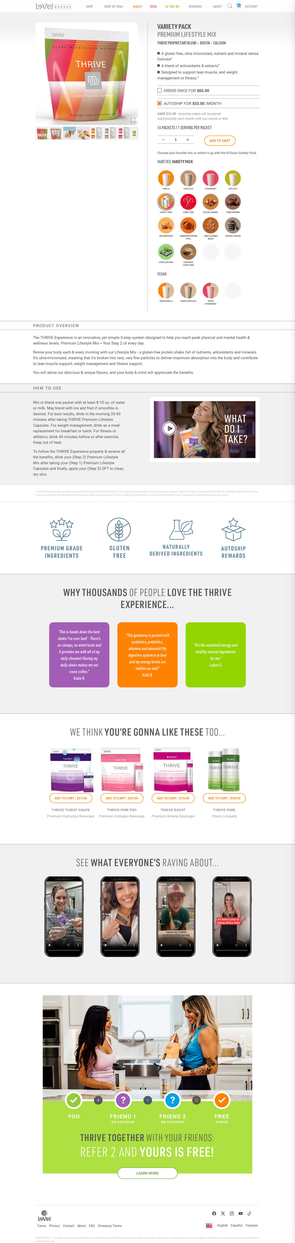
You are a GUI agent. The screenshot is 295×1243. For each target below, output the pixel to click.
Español (236, 1225)
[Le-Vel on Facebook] (214, 1213)
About (81, 1226)
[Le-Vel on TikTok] (249, 1213)
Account (251, 6)
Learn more (147, 1173)
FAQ (92, 1226)
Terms (41, 1226)
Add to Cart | (71, 798)
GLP (137, 6)
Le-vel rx (172, 6)
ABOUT (217, 6)
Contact (68, 1226)
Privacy (54, 1226)
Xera (153, 6)
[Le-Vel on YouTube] (240, 1213)
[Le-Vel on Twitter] (223, 1213)
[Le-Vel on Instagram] (232, 1213)
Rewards (195, 6)
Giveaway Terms (110, 1226)
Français (252, 1225)
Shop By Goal (113, 6)
